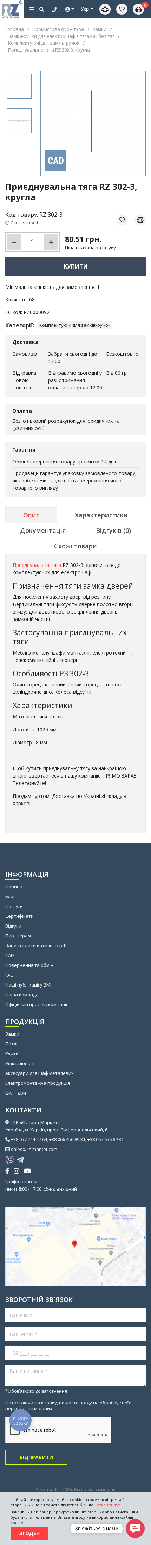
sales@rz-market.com (34, 1149)
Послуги (14, 906)
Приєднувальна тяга (37, 565)
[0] (121, 9)
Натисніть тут (107, 1504)
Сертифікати (19, 916)
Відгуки (13, 926)
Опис (31, 515)
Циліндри (15, 1093)
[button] (135, 1528)
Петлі (11, 1044)
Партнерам (18, 936)
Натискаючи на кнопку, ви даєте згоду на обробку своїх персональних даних (68, 1405)
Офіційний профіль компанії (36, 1004)
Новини (13, 886)
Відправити (36, 1457)
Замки (12, 1034)
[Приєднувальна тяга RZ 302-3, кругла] (19, 86)
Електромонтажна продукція (37, 1083)
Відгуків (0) (113, 530)
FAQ (9, 975)
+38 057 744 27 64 (29, 1139)
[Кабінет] (69, 9)
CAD (9, 955)
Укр (85, 9)
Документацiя (43, 530)
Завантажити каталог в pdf (36, 945)
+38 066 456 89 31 (67, 1139)
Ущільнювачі (19, 1063)
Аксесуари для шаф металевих (39, 1073)
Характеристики (101, 515)
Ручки (12, 1053)
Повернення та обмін (29, 965)
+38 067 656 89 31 (105, 1139)
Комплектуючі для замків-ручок (75, 325)
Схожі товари (75, 546)
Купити (76, 266)
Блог (10, 896)
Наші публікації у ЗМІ (28, 985)
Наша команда (22, 994)
